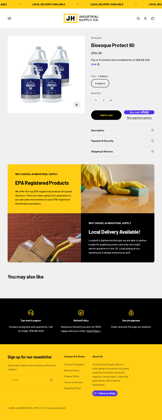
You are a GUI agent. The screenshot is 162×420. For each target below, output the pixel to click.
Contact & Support (74, 364)
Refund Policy (71, 370)
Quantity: (96, 92)
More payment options (139, 117)
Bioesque (96, 37)
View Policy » (93, 330)
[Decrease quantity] (95, 100)
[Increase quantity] (110, 100)
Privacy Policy (71, 376)
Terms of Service (73, 382)
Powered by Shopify (56, 408)
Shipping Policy (72, 388)
